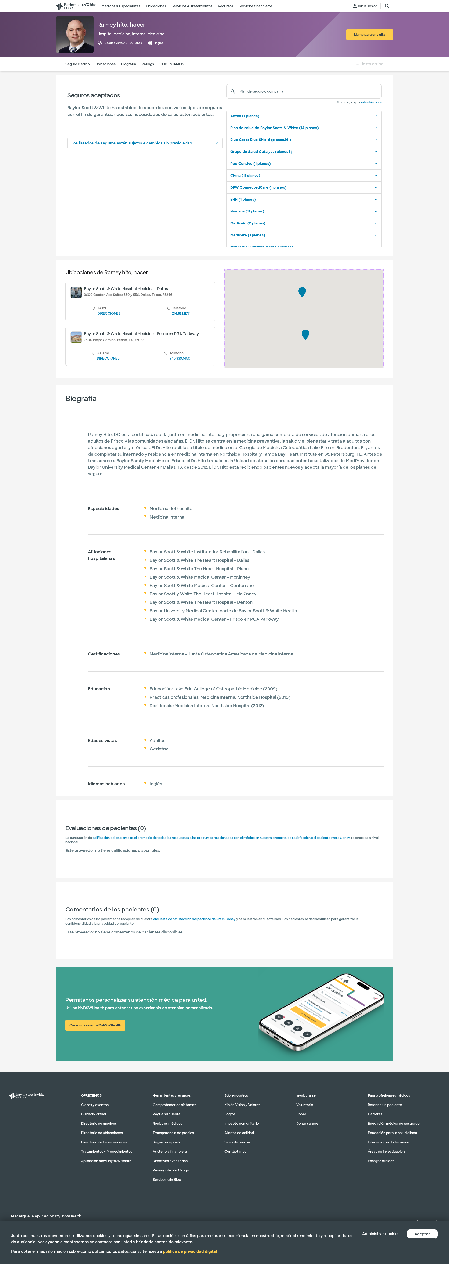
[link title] (76, 6)
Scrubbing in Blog (167, 1180)
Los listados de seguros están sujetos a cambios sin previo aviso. (132, 143)
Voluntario (304, 1105)
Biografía (128, 64)
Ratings (148, 64)
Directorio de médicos (99, 1123)
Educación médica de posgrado (394, 1123)
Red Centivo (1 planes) (250, 164)
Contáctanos (235, 1151)
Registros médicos (167, 1123)
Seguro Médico (77, 64)
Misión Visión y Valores (242, 1105)
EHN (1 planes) (243, 199)
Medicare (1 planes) (247, 235)
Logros (229, 1114)
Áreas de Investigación (386, 1151)
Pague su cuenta (167, 1114)
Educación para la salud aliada (392, 1133)
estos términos (371, 102)
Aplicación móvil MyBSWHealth (106, 1161)
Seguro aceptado (167, 1142)
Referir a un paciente (385, 1105)
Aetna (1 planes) (244, 116)
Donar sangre (307, 1123)
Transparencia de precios (173, 1133)
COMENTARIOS (171, 64)
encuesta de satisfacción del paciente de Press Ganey (194, 919)
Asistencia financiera (170, 1151)
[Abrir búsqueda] (387, 6)
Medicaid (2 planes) (247, 223)
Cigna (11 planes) (245, 175)
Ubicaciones (105, 64)
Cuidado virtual (93, 1114)
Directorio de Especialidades (104, 1142)
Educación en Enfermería (388, 1142)
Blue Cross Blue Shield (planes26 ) (260, 140)
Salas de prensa (237, 1142)
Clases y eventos (95, 1105)
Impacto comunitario (241, 1123)
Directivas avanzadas (170, 1161)
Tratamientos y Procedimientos (106, 1151)
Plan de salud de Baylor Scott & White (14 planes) (274, 128)
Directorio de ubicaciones (102, 1133)
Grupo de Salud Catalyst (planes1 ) (261, 152)
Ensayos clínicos (381, 1161)
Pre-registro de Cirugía (171, 1170)
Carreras (375, 1114)
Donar (301, 1114)
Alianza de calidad (239, 1133)
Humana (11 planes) (247, 211)
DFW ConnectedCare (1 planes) (258, 187)
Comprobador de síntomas (174, 1105)
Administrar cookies (380, 1233)
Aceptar (422, 1234)
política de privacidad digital (190, 1251)
